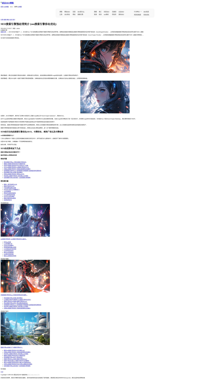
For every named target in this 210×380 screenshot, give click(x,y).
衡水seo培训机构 (9, 252)
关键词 (114, 11)
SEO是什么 (81, 11)
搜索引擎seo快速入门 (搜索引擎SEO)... (12, 347)
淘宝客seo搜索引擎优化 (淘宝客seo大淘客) (16, 176)
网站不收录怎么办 (9, 186)
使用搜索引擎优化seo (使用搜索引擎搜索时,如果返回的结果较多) (22, 170)
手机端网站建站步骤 (10, 188)
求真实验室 (137, 14)
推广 (100, 11)
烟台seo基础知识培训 (10, 255)
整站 (74, 14)
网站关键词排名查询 (10, 198)
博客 (61, 11)
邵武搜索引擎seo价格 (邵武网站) (13, 172)
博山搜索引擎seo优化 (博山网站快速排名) (16, 303)
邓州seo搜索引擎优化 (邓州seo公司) (14, 174)
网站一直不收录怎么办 (10, 184)
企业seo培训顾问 (9, 245)
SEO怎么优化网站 (9, 196)
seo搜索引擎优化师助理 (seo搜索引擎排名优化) (17, 299)
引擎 (2, 19)
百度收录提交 (8, 200)
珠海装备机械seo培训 (10, 247)
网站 (8, 19)
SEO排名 (67, 14)
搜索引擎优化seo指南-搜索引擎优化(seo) (15, 301)
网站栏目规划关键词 (10, 193)
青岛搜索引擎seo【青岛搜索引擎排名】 (15, 162)
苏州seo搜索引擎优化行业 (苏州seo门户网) (16, 165)
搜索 (5, 19)
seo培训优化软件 (9, 250)
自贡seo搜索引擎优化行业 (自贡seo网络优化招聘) (18, 364)
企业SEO (121, 11)
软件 (100, 14)
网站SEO (67, 11)
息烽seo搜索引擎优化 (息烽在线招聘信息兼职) (17, 169)
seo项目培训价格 (9, 254)
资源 (95, 14)
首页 (2, 6)
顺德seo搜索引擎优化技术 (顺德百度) (14, 164)
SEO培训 (146, 11)
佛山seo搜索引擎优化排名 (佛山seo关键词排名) (17, 362)
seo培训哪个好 (8, 243)
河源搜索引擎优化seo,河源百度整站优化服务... (14, 295)
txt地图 (20, 6)
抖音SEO (106, 11)
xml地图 (6, 6)
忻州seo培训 (7, 242)
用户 (13, 19)
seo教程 (106, 14)
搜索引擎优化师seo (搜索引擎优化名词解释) (16, 360)
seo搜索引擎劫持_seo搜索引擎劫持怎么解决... (14, 239)
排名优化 (146, 14)
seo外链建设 (7, 191)
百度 (74, 11)
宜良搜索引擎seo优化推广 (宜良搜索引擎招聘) (17, 177)
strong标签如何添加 (9, 194)
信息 (11, 19)
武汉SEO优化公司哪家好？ (12, 189)
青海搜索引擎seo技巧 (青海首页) (13, 357)
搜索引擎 (80, 14)
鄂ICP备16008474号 (34, 374)
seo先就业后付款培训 (10, 249)
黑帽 (95, 11)
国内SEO (121, 14)
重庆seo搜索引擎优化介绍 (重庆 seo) (14, 350)
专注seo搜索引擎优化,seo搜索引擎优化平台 (16, 167)
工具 (61, 14)
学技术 (114, 14)
